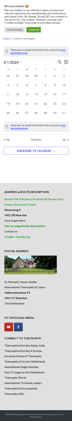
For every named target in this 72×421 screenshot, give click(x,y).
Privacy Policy (36, 417)
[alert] (36, 127)
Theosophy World (15, 377)
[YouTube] (8, 327)
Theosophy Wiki (14, 393)
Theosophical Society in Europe (23, 350)
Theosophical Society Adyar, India (24, 345)
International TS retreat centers (23, 383)
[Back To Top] (63, 413)
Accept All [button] (33, 29)
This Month (36, 139)
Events (7, 38)
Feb (8, 139)
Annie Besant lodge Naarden (21, 366)
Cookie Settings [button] (14, 29)
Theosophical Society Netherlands (24, 361)
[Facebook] (18, 327)
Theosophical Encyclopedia (20, 388)
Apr (64, 139)
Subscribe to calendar (34, 150)
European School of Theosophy (22, 356)
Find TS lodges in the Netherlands (24, 372)
